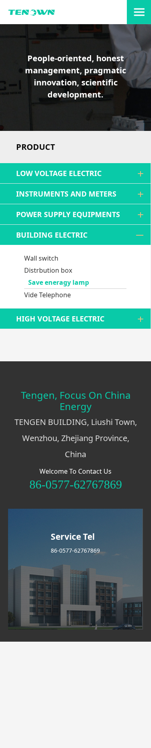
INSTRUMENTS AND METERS (66, 194)
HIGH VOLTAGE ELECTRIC (60, 318)
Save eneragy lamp (58, 282)
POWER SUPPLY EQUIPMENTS (68, 214)
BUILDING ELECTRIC (51, 235)
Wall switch (41, 258)
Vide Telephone (47, 294)
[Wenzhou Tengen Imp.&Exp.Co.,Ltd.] (31, 14)
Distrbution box (48, 270)
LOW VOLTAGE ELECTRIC (58, 173)
